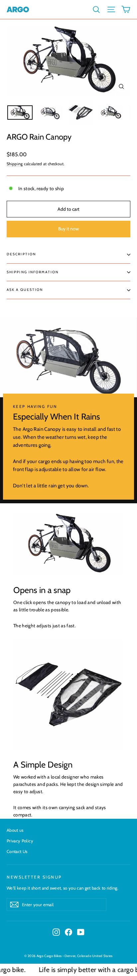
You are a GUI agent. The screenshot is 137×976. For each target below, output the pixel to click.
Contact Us (17, 851)
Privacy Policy (20, 840)
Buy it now (68, 229)
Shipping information (33, 272)
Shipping (15, 164)
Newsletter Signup (34, 877)
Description (21, 254)
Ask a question (25, 290)
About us (15, 830)
